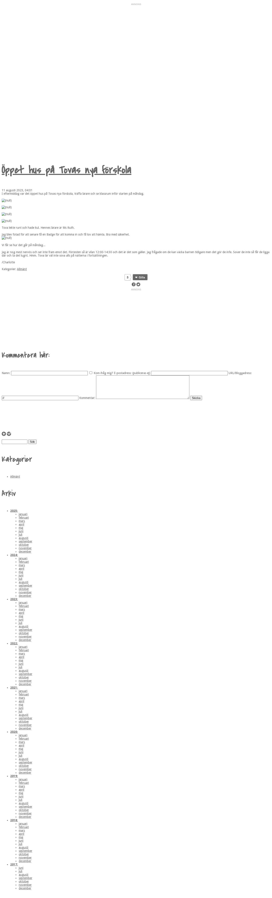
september (25, 541)
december (25, 551)
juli (20, 534)
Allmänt (22, 269)
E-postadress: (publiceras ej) (132, 373)
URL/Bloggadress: (240, 373)
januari (23, 514)
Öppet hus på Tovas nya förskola (66, 169)
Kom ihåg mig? (103, 373)
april (21, 524)
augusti (23, 538)
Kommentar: (87, 398)
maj (21, 527)
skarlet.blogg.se (47, 77)
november (25, 548)
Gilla (142, 277)
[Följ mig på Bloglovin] (4, 435)
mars (22, 521)
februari (24, 517)
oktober (24, 544)
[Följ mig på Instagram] (9, 435)
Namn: (6, 373)
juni (21, 531)
